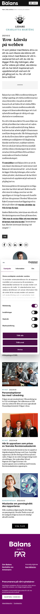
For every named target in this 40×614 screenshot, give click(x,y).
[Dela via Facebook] (4, 245)
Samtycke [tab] (7, 268)
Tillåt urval (20, 342)
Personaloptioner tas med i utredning (13, 394)
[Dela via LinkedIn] (15, 245)
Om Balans (7, 564)
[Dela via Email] (26, 245)
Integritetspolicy (7, 603)
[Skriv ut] (20, 245)
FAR (5, 237)
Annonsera (6, 569)
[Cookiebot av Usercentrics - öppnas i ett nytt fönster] (28, 262)
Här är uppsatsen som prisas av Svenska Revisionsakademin (19, 445)
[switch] (34, 312)
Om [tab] (32, 268)
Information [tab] (20, 268)
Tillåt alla (20, 335)
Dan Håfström (30, 567)
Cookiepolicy (18, 603)
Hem (3, 9)
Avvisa (20, 349)
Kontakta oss (7, 567)
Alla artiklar (9, 9)
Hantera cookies (12, 597)
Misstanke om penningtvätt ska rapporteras (17, 505)
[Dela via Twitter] (10, 245)
